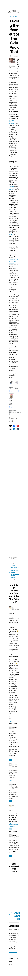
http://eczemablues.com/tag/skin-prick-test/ (14, 824)
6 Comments (15, 56)
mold (13, 190)
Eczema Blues (14, 10)
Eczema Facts (14, 16)
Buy (11, 407)
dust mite (11, 186)
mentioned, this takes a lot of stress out (13, 261)
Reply (10, 721)
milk (10, 190)
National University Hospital (12, 122)
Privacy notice (13, 952)
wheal (10, 234)
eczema (13, 557)
